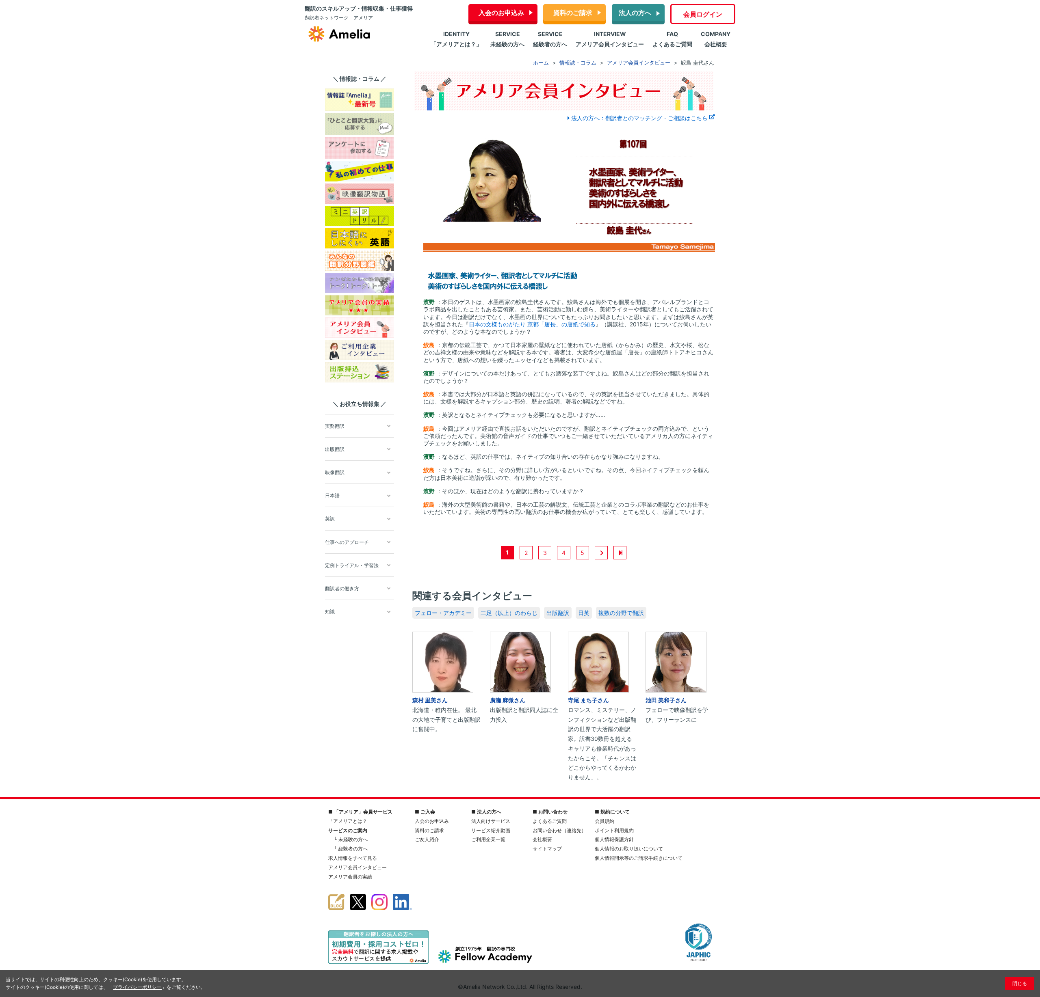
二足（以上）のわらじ (509, 612)
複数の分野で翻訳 (621, 612)
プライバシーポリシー (137, 987)
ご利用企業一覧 (488, 839)
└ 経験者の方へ (351, 849)
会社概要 (542, 839)
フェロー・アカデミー (443, 612)
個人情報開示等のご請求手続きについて (638, 858)
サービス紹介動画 (490, 830)
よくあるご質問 (550, 821)
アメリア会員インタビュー (357, 867)
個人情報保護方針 (614, 839)
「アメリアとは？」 (350, 821)
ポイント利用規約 (614, 830)
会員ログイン (702, 14)
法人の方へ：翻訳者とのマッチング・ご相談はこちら (639, 117)
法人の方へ (635, 13)
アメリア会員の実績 (350, 877)
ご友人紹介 (427, 839)
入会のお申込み (501, 13)
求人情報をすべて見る (352, 858)
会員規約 (604, 821)
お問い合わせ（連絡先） (559, 830)
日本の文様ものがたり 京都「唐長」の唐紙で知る (532, 324)
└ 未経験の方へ (351, 839)
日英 (583, 612)
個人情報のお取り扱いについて (629, 849)
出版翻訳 (557, 612)
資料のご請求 (572, 13)
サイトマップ (547, 849)
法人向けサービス (490, 821)
